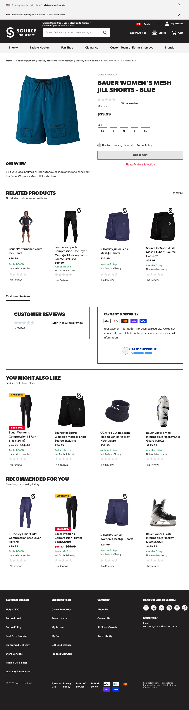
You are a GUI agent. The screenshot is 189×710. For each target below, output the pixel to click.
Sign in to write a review (67, 322)
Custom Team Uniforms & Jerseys (131, 47)
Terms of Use (56, 685)
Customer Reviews (18, 296)
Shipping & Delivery (18, 644)
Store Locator (59, 618)
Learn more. (60, 14)
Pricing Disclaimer (16, 662)
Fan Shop (67, 47)
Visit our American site (54, 5)
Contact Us (103, 618)
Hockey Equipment (25, 60)
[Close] (179, 4)
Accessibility (104, 636)
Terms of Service (80, 685)
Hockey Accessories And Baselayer (55, 60)
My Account (58, 627)
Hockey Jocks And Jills (87, 60)
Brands (169, 47)
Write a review (129, 103)
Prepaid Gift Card (62, 653)
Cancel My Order (61, 609)
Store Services (14, 653)
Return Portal (13, 618)
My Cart (56, 636)
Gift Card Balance (62, 644)
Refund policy (95, 685)
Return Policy (144, 145)
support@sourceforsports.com (160, 626)
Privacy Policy (67, 685)
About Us (102, 609)
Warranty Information (18, 671)
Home (9, 60)
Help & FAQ (12, 609)
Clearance (91, 47)
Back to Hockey (39, 47)
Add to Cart (140, 155)
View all (178, 193)
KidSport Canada (107, 627)
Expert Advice (138, 32)
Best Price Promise (16, 636)
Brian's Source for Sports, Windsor (73, 23)
